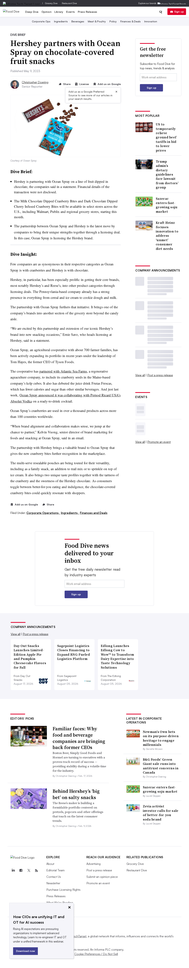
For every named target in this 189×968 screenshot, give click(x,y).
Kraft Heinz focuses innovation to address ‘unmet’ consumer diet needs (167, 235)
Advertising (93, 864)
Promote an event (159, 442)
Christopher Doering (35, 82)
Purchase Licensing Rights (63, 889)
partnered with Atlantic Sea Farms (63, 371)
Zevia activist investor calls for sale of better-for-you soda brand (160, 812)
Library (58, 11)
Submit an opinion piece (102, 877)
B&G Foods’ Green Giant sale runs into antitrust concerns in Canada (160, 766)
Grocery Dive (51, 3)
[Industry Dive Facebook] (21, 870)
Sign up (179, 11)
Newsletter (53, 883)
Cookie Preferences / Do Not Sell (96, 954)
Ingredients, (70, 513)
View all (140, 375)
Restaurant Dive (69, 3)
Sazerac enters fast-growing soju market (167, 205)
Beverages (77, 21)
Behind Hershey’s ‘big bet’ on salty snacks (76, 794)
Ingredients (61, 21)
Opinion (47, 11)
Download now (25, 950)
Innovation (150, 21)
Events (70, 11)
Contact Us (53, 877)
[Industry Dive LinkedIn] (13, 870)
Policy (113, 21)
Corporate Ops (41, 21)
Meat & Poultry (97, 21)
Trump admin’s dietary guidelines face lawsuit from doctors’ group (167, 174)
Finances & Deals (130, 21)
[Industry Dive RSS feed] (36, 870)
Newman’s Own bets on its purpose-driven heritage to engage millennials (161, 738)
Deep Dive (32, 11)
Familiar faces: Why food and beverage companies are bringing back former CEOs (79, 738)
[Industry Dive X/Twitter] (29, 870)
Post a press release (160, 375)
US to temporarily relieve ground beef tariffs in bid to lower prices (166, 137)
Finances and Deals (93, 513)
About (50, 864)
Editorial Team (55, 870)
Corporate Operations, (43, 513)
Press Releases (87, 11)
